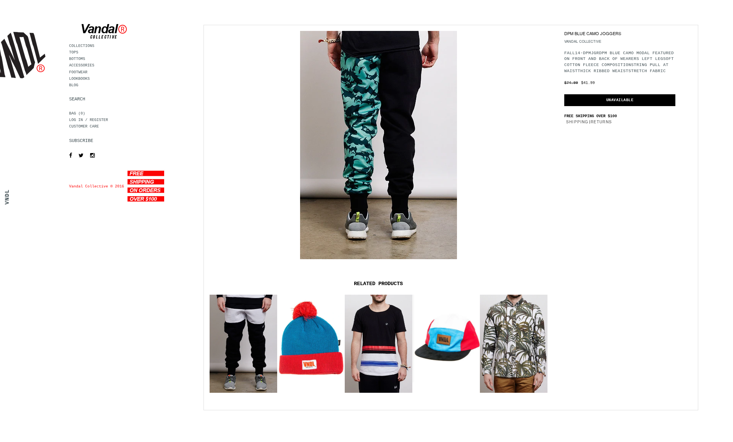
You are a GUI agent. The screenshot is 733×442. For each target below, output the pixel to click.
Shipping (577, 121)
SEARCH (77, 99)
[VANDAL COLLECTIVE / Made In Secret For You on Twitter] (79, 156)
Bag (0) (77, 113)
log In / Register (88, 120)
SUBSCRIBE (81, 141)
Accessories (81, 65)
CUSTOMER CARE (84, 126)
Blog (73, 85)
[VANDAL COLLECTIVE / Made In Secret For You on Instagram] (90, 156)
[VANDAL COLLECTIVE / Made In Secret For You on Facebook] (68, 156)
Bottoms (77, 59)
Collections (81, 46)
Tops (73, 52)
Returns (601, 121)
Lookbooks (79, 79)
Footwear (78, 72)
